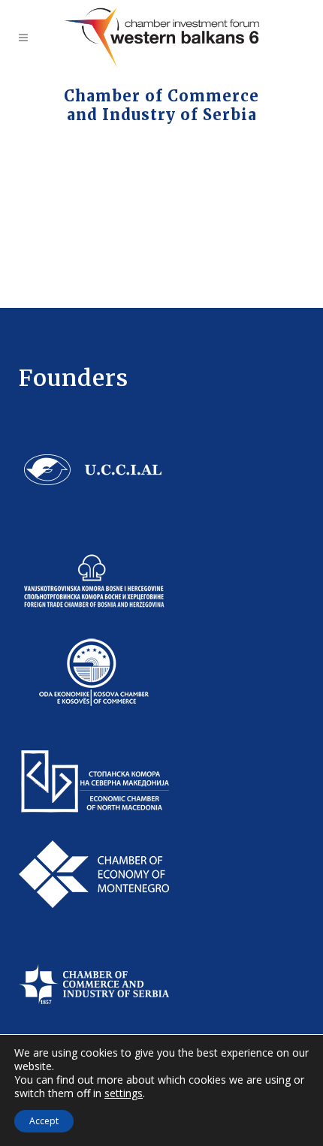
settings (123, 1093)
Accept (44, 1120)
